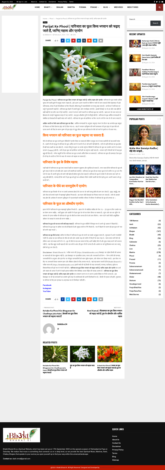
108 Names (133, 221)
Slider (131, 277)
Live (131, 249)
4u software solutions (107, 467)
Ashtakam (133, 228)
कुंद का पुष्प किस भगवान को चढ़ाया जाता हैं (82, 366)
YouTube (47, 291)
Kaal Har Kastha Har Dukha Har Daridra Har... (152, 179)
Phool (45, 22)
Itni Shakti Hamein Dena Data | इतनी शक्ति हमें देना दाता (151, 57)
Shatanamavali (135, 273)
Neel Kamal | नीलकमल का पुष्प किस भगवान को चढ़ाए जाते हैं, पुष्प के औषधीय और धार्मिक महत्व (104, 313)
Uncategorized (135, 284)
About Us (34, 2)
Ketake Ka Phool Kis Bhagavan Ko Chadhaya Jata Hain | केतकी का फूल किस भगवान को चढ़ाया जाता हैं (60, 313)
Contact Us (43, 2)
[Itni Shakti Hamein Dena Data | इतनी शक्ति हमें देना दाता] (135, 58)
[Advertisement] (20, 54)
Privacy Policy (62, 2)
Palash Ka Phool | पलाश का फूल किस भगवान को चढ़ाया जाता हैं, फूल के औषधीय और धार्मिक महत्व (109, 368)
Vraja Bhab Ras (135, 287)
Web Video (118, 7)
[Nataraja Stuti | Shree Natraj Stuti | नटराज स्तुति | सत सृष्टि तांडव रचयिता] (135, 43)
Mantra (71, 7)
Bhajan (60, 7)
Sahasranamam (135, 266)
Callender (133, 242)
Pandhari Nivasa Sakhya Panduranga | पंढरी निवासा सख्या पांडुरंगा (150, 71)
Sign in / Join (22, 2)
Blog (105, 7)
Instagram (47, 288)
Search (132, 19)
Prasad (93, 7)
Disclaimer (52, 2)
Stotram (132, 280)
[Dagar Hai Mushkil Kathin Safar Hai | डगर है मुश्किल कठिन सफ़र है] (136, 192)
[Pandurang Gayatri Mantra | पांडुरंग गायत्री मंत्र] (135, 87)
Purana (82, 7)
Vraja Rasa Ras (135, 291)
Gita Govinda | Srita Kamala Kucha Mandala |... (153, 202)
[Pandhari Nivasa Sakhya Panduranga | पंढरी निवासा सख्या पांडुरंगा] (135, 72)
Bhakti (47, 7)
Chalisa (132, 245)
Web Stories (132, 7)
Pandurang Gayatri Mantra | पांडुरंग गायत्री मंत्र (151, 85)
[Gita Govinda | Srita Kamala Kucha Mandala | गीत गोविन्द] (153, 192)
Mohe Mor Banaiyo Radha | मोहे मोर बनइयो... (143, 149)
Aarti (131, 224)
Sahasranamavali (136, 270)
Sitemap (115, 460)
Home (37, 7)
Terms (71, 2)
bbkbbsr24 (48, 35)
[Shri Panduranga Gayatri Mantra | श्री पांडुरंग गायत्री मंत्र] (135, 99)
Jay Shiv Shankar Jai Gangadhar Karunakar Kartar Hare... (136, 180)
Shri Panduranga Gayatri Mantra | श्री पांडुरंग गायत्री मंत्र (150, 98)
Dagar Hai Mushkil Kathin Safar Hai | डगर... (136, 202)
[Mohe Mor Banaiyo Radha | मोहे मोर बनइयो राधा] (145, 135)
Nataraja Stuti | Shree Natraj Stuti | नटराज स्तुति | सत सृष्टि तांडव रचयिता (151, 43)
